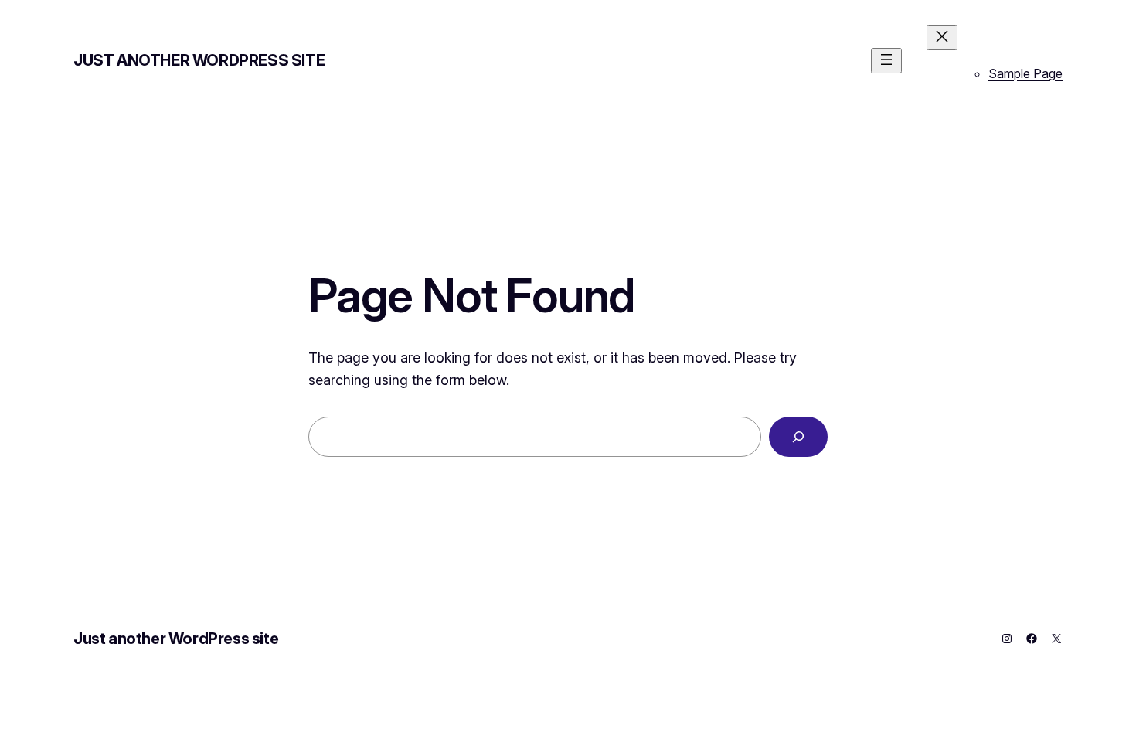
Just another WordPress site (199, 60)
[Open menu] (886, 60)
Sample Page (1025, 73)
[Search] (798, 437)
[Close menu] (942, 37)
